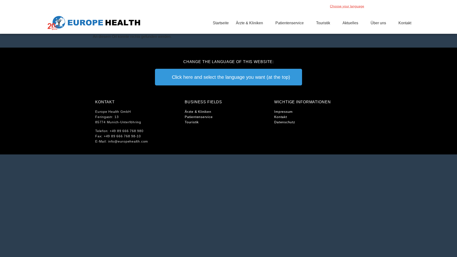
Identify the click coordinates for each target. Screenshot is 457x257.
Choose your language (347, 6)
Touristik (323, 23)
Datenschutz (284, 122)
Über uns (378, 23)
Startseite (221, 23)
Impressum (283, 112)
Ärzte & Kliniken (249, 23)
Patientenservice (289, 23)
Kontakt (404, 23)
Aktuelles (350, 23)
